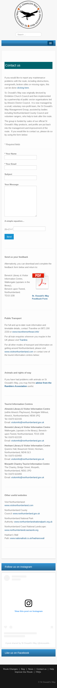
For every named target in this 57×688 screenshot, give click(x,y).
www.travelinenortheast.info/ (25, 331)
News (30, 669)
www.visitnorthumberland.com (19, 351)
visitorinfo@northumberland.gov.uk (27, 422)
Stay (23, 669)
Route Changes (10, 669)
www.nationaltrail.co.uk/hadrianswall (27, 538)
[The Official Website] (28, 14)
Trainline (23, 340)
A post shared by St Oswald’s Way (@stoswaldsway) (29, 643)
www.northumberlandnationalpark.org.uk (33, 521)
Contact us (41, 669)
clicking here (23, 87)
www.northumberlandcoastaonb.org (21, 530)
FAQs (38, 672)
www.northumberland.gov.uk (26, 513)
